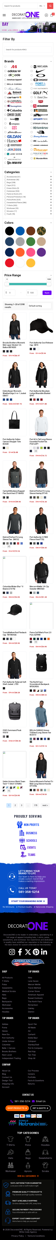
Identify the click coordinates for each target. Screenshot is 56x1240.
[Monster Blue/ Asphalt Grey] (45, 690)
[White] (38, 349)
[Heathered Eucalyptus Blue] (45, 790)
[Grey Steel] (35, 543)
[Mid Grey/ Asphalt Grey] (42, 690)
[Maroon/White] (22, 788)
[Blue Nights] (8, 639)
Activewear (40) (13, 180)
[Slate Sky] (31, 642)
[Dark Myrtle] (35, 639)
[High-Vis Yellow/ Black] (18, 788)
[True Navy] (38, 543)
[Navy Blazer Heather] (8, 351)
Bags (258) (11, 182)
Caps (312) (11, 185)
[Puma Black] (45, 639)
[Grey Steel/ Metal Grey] (8, 400)
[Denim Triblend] (31, 739)
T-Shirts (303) (12, 205)
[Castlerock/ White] (11, 788)
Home (4, 30)
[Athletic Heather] (38, 448)
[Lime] (42, 448)
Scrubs (45, 1171)
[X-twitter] (28, 952)
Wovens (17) (12, 211)
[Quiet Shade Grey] (11, 639)
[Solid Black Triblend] (42, 739)
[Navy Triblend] (38, 739)
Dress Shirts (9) (13, 188)
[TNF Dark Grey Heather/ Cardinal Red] (35, 690)
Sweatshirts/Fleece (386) (17, 203)
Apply (47, 293)
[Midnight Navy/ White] (4, 791)
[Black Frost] (31, 497)
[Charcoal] (45, 448)
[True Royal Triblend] (45, 739)
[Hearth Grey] (35, 400)
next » (45, 805)
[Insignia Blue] (38, 593)
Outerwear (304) (13, 191)
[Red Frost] (18, 543)
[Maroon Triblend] (35, 739)
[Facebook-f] (20, 952)
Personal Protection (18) (16, 197)
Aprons (28, 1171)
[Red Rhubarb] (42, 400)
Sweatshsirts (45, 1158)
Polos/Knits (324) (14, 200)
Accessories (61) (13, 177)
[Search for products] (50, 6)
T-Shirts (11, 1145)
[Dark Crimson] (31, 639)
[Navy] (35, 349)
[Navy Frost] (45, 497)
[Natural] (8, 448)
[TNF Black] (31, 690)
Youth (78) (11, 214)
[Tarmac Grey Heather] (4, 736)
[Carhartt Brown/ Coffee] (8, 497)
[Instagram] (12, 952)
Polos (28, 1145)
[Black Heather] (4, 351)
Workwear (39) (12, 208)
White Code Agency (28, 1232)
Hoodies (45, 1145)
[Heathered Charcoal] (35, 497)
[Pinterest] (36, 952)
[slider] (7, 284)
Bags (28, 1158)
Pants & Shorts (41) (14, 194)
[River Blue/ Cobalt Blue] (11, 400)
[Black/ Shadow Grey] (4, 497)
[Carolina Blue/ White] (8, 788)
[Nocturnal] (8, 593)
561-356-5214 (28, 892)
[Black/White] (4, 788)
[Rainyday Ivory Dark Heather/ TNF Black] (38, 690)
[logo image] (25, 15)
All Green (13, 30)
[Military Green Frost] (38, 497)
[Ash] (35, 448)
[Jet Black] (49, 448)
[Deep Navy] (38, 639)
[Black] (31, 349)
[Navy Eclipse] (38, 400)
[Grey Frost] (8, 543)
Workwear (10, 1171)
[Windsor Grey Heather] (11, 351)
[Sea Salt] (11, 593)
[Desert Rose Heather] (38, 790)
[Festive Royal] (42, 639)
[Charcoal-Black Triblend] (49, 739)
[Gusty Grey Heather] (35, 593)
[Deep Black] (4, 448)
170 (35, 805)
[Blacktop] (8, 736)
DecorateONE (16, 1229)
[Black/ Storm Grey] (4, 400)
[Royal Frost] (22, 543)
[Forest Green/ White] (15, 788)
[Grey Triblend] (31, 742)
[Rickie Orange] (49, 639)
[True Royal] (42, 543)
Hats (10, 1158)
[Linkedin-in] (44, 952)
